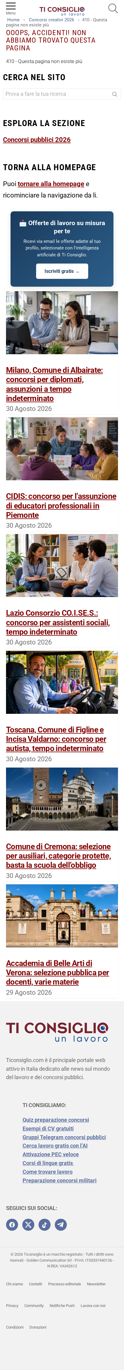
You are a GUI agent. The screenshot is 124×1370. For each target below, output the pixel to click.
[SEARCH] (113, 8)
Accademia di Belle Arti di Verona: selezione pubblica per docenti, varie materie (57, 972)
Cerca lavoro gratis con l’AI (55, 1145)
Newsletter (96, 1284)
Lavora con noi (93, 1305)
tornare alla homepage (51, 184)
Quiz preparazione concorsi (56, 1120)
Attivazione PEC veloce (51, 1154)
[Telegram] (61, 1225)
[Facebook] (12, 1225)
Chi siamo (14, 1284)
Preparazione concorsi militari (60, 1180)
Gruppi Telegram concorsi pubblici (64, 1137)
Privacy (12, 1305)
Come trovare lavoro (48, 1172)
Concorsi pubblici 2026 (37, 139)
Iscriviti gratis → (62, 271)
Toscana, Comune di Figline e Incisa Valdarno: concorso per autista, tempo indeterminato (56, 739)
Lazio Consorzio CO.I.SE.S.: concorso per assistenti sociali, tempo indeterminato (58, 622)
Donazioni (37, 1327)
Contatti (35, 1284)
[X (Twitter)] (28, 1225)
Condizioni (14, 1327)
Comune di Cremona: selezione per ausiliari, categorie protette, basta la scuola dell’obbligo (58, 856)
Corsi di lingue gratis (48, 1163)
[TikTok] (45, 1225)
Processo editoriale (64, 1284)
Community (34, 1305)
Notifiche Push (62, 1305)
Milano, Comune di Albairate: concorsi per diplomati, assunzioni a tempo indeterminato (54, 384)
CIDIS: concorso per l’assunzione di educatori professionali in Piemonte (61, 505)
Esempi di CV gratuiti (48, 1128)
